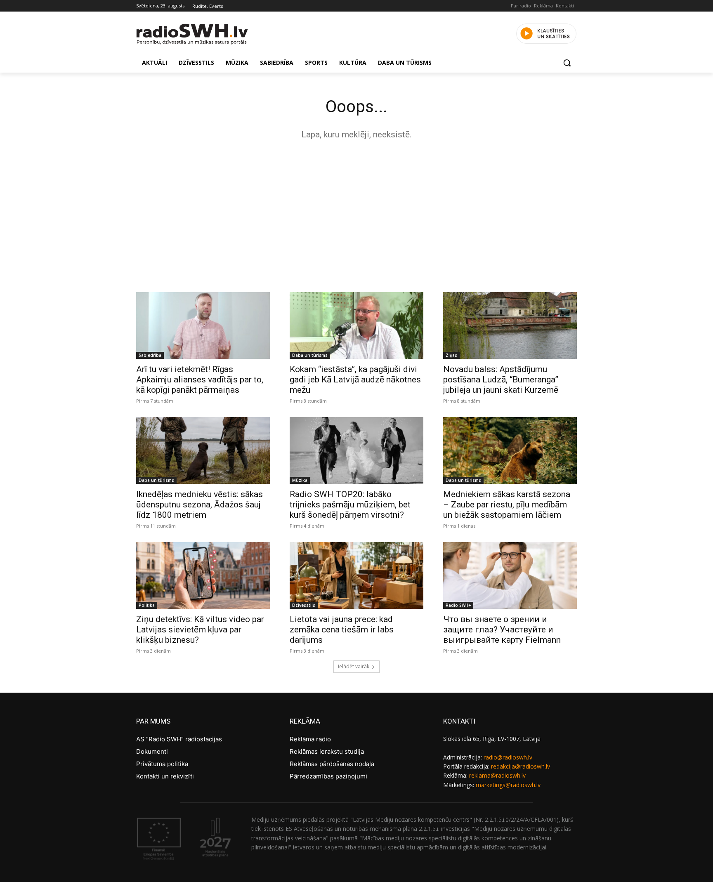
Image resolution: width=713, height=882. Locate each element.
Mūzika (299, 480)
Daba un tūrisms (310, 355)
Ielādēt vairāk (353, 666)
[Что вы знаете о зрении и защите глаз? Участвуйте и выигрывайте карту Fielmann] (510, 575)
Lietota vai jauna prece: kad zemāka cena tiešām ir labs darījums (342, 629)
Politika (147, 605)
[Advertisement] (356, 213)
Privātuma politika (162, 764)
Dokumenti (152, 751)
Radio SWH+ (458, 605)
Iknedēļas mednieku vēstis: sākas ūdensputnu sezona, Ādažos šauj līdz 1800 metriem (199, 504)
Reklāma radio (310, 739)
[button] (567, 63)
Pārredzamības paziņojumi (328, 776)
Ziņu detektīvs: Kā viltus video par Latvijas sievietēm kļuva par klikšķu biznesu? (200, 629)
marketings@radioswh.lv (508, 785)
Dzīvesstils (303, 605)
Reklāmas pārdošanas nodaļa (332, 764)
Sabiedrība (150, 355)
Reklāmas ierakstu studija (327, 751)
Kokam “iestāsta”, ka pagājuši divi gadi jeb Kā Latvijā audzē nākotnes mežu (355, 379)
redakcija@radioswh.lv (520, 766)
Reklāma (543, 5)
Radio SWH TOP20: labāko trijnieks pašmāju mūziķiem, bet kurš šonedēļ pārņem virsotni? (350, 504)
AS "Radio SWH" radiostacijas (179, 739)
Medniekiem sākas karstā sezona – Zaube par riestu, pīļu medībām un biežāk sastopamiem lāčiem (506, 504)
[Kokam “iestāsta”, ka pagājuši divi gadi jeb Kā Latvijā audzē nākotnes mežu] (356, 325)
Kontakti (565, 5)
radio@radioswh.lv (508, 757)
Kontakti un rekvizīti (165, 776)
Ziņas (451, 355)
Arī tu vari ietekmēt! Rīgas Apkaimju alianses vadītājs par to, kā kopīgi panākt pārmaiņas (199, 379)
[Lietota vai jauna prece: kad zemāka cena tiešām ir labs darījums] (356, 575)
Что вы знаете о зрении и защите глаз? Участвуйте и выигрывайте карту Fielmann (502, 629)
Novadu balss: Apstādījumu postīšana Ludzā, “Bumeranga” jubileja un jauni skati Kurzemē (500, 379)
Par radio (521, 5)
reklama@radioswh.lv (497, 775)
